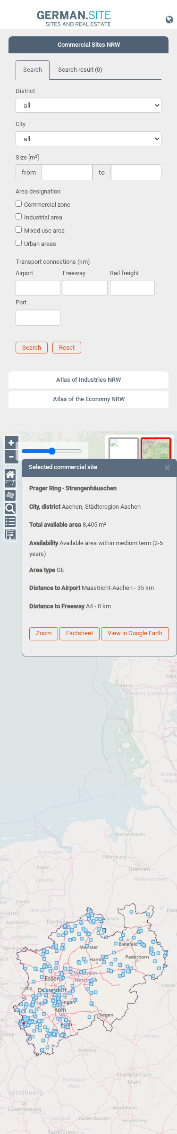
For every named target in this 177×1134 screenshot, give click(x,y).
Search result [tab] (80, 69)
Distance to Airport (54, 587)
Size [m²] (27, 157)
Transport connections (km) (53, 261)
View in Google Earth (135, 633)
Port (21, 302)
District (25, 90)
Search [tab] (32, 69)
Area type (42, 569)
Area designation (38, 191)
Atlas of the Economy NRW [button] (89, 399)
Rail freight (124, 273)
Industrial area (43, 217)
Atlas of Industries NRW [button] (88, 379)
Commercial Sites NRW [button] (89, 44)
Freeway (74, 273)
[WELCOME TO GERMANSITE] (73, 18)
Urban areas (40, 243)
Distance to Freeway (56, 606)
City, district (44, 506)
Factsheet (79, 633)
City (20, 123)
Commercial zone (47, 204)
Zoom (43, 633)
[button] (169, 19)
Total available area (55, 524)
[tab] (88, 44)
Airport (24, 273)
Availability (43, 542)
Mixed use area (44, 230)
